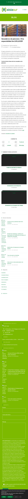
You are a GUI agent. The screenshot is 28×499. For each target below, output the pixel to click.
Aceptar (4, 496)
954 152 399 (7, 332)
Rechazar (10, 496)
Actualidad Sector (4, 277)
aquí (23, 130)
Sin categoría (3, 289)
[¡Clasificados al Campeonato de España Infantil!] (3, 248)
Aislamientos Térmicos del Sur (10, 45)
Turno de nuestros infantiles (13, 255)
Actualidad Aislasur (16, 47)
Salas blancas (4, 286)
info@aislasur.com (9, 334)
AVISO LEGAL (12, 486)
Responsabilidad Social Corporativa (10, 344)
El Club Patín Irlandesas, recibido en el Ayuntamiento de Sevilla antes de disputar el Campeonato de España (16, 235)
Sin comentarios (15, 224)
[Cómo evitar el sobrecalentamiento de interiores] (3, 263)
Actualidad (3, 272)
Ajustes (16, 496)
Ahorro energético (4, 279)
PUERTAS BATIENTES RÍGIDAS (14, 167)
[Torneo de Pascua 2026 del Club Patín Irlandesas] (3, 223)
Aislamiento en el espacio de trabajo (14, 205)
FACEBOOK (5, 293)
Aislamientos (3, 282)
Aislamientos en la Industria (14, 185)
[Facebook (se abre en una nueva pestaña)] (14, 3)
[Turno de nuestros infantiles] (3, 256)
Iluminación (3, 284)
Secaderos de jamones (10, 133)
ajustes (11, 494)
